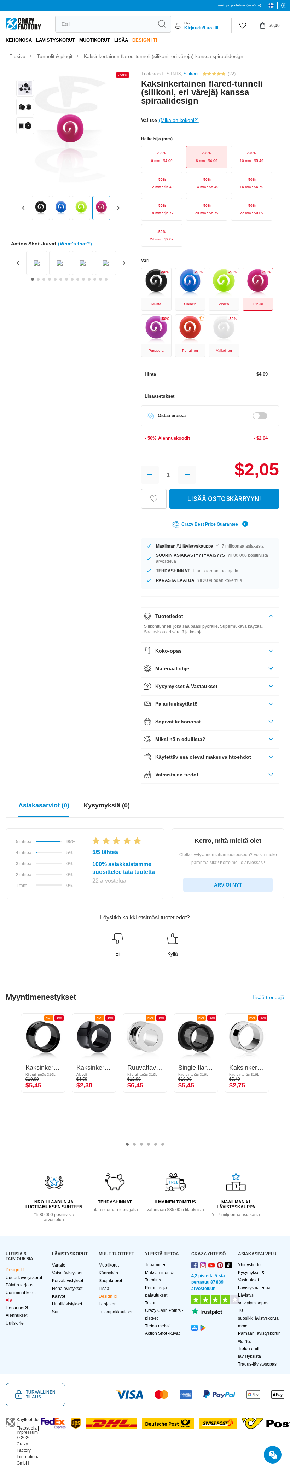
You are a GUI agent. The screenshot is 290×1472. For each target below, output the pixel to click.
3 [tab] (141, 1144)
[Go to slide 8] (72, 279)
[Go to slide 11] (89, 279)
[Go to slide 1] (32, 279)
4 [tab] (148, 1144)
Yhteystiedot (250, 1264)
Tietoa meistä (158, 1326)
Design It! (144, 40)
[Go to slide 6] (60, 279)
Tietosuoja (27, 1428)
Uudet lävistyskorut (24, 1277)
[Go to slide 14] (106, 279)
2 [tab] (134, 1144)
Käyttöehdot (28, 1419)
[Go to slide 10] (83, 279)
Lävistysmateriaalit (256, 1287)
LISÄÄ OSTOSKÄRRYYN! (224, 498)
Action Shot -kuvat (162, 1333)
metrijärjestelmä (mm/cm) (239, 5)
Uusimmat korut (21, 1292)
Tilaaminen (156, 1264)
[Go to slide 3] (43, 279)
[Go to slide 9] (77, 279)
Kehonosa (19, 40)
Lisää (121, 40)
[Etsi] (162, 24)
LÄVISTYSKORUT (55, 40)
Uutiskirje (15, 1323)
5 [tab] (155, 1144)
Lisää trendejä (268, 997)
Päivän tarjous (19, 1285)
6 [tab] (162, 1144)
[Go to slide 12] (94, 279)
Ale (9, 1300)
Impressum (27, 1432)
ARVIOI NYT (228, 885)
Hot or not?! (17, 1307)
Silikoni (191, 73)
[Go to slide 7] (66, 279)
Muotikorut (94, 40)
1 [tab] (127, 1144)
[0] (242, 25)
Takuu (151, 1303)
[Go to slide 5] (55, 279)
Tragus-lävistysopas (257, 1364)
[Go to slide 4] (49, 279)
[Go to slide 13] (100, 279)
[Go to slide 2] (38, 279)
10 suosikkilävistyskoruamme (258, 1318)
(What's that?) (75, 243)
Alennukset (16, 1315)
